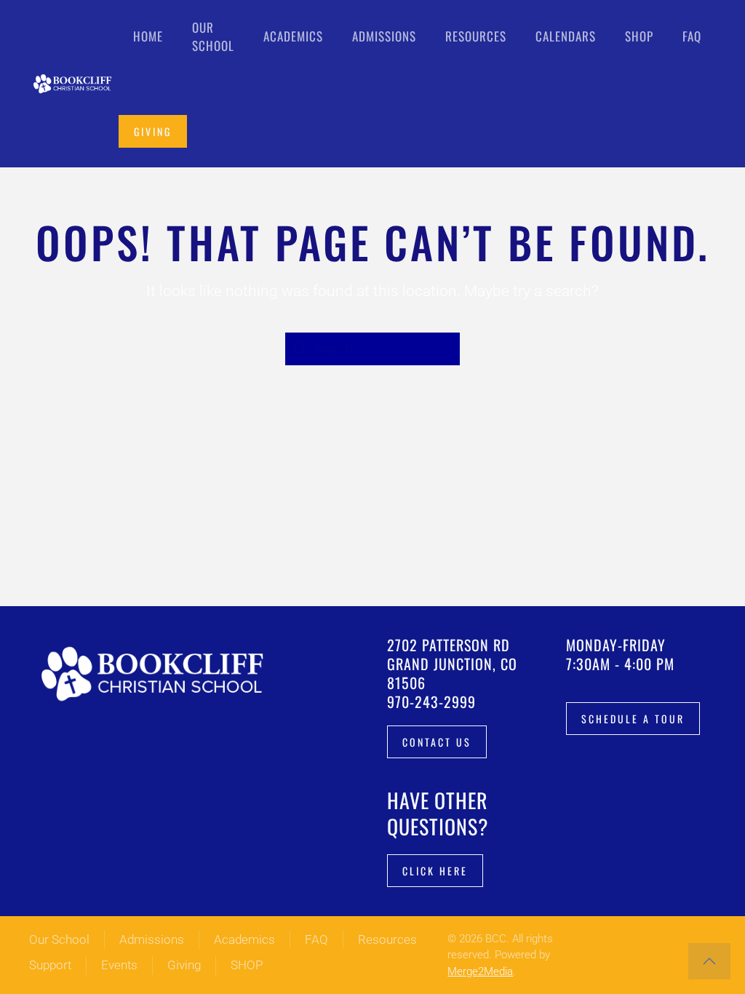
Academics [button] (293, 36)
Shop (639, 36)
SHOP (247, 965)
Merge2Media (480, 971)
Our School (59, 939)
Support (50, 965)
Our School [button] (213, 36)
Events (119, 965)
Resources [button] (475, 36)
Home (148, 36)
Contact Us (436, 742)
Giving (153, 131)
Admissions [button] (384, 36)
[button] (709, 961)
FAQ (691, 36)
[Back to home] (74, 83)
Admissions (151, 939)
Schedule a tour (633, 718)
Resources (387, 939)
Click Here (435, 870)
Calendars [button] (565, 36)
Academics (244, 939)
